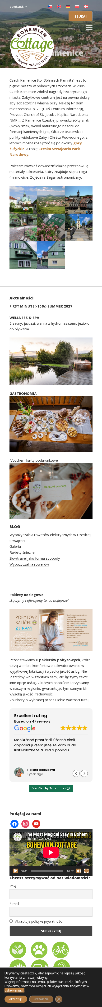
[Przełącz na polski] (77, 6)
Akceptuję (16, 999)
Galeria (15, 546)
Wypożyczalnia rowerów (29, 564)
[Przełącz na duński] (86, 6)
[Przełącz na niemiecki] (68, 6)
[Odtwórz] (15, 871)
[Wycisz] (78, 871)
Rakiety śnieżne (22, 552)
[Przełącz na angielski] (59, 6)
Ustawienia (41, 999)
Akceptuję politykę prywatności (38, 921)
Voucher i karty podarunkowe (34, 460)
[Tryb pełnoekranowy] (86, 871)
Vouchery (17, 699)
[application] (51, 852)
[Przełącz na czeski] (50, 6)
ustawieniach (14, 990)
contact (17, 6)
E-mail (14, 903)
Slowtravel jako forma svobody (34, 558)
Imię (12, 886)
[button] (84, 773)
